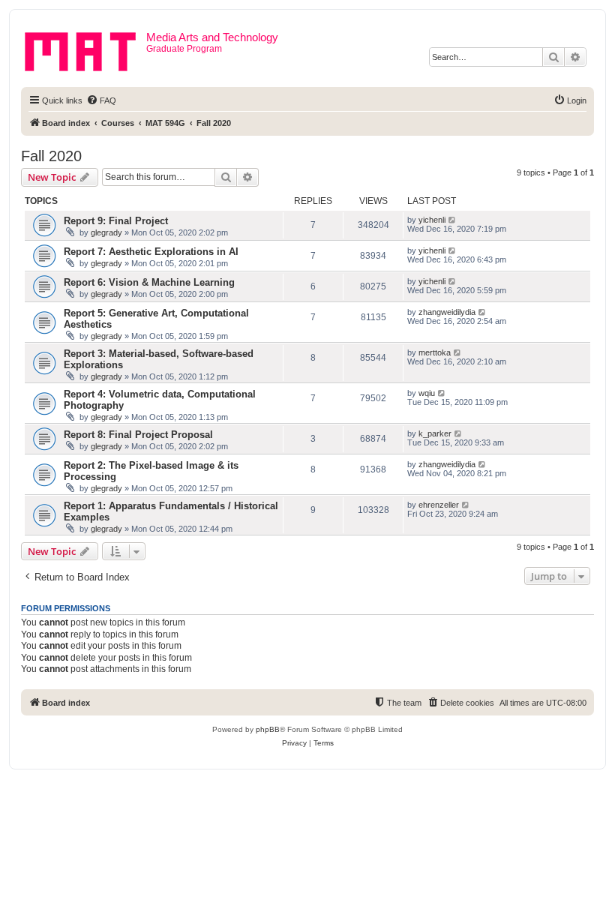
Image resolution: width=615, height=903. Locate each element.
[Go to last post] (453, 219)
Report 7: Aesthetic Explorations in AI (151, 251)
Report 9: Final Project (116, 220)
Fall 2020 (51, 156)
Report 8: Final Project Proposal (138, 434)
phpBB (268, 729)
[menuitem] (101, 101)
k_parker (435, 433)
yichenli (432, 219)
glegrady (106, 232)
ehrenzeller (438, 504)
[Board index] (85, 49)
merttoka (434, 352)
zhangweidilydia (447, 312)
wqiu (426, 393)
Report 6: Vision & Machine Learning (149, 282)
